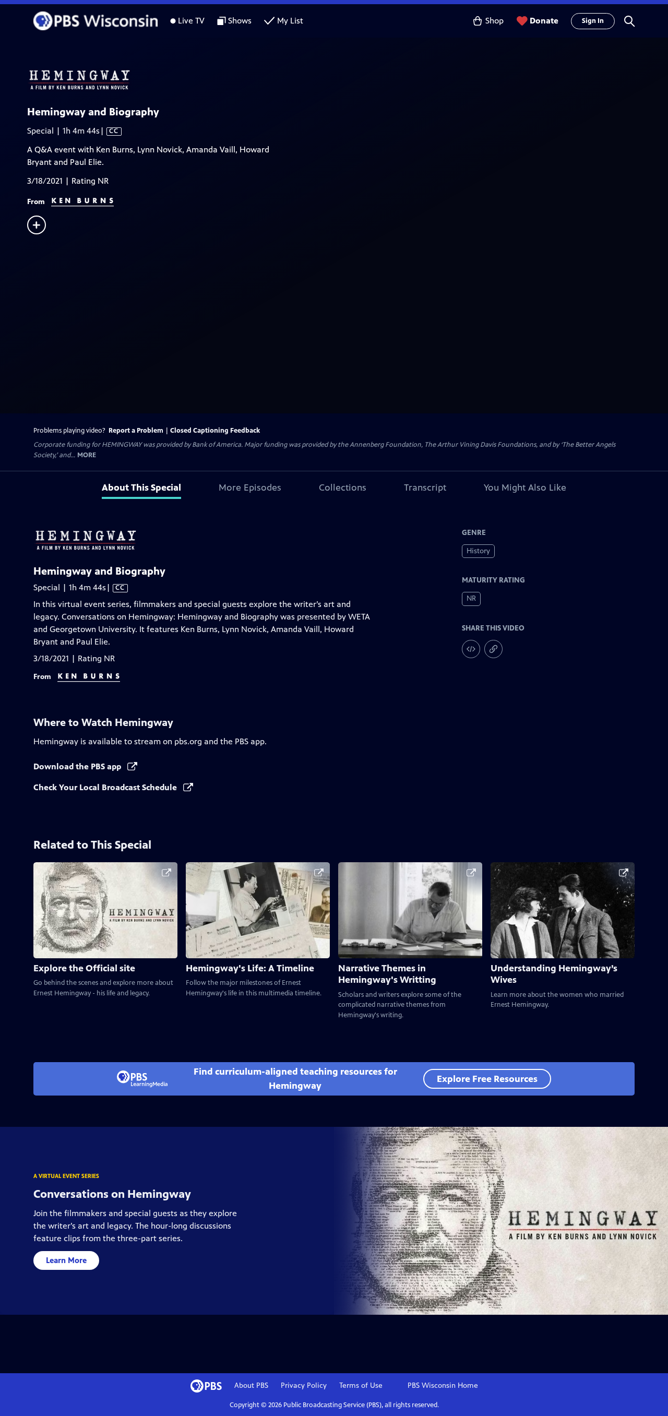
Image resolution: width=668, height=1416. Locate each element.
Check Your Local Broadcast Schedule (106, 787)
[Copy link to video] (493, 649)
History (478, 550)
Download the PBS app (78, 766)
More (86, 455)
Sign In (593, 21)
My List (290, 21)
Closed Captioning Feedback (215, 430)
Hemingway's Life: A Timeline (250, 968)
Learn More (66, 1260)
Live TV (191, 21)
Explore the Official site (84, 968)
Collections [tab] (342, 487)
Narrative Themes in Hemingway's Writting (387, 973)
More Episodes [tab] (250, 487)
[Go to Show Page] (347, 80)
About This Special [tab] (141, 487)
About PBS (251, 1385)
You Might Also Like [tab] (525, 487)
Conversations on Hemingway (112, 1194)
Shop (494, 21)
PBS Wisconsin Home (443, 1385)
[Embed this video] (471, 649)
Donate (544, 21)
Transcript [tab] (425, 487)
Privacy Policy (304, 1385)
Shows (240, 21)
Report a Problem (136, 430)
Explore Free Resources (487, 1079)
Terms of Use (361, 1385)
